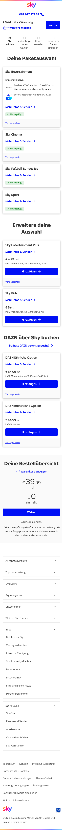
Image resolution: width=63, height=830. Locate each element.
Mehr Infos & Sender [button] (18, 107)
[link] (31, 5)
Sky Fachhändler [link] (15, 752)
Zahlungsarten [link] (41, 792)
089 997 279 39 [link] (29, 14)
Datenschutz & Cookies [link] (16, 777)
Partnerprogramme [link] (17, 700)
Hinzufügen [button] (29, 271)
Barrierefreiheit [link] (44, 785)
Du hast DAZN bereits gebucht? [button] (29, 345)
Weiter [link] (53, 25)
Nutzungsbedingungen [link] (16, 792)
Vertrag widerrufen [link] (16, 652)
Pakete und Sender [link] (16, 728)
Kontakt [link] (23, 770)
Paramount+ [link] (13, 676)
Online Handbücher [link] (17, 744)
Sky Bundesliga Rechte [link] (18, 668)
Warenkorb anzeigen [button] (34, 471)
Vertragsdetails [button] (12, 123)
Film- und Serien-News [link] (18, 692)
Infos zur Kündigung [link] (17, 660)
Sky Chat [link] (11, 720)
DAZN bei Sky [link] (13, 684)
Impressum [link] (9, 770)
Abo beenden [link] (13, 736)
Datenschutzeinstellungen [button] (17, 785)
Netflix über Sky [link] (14, 643)
